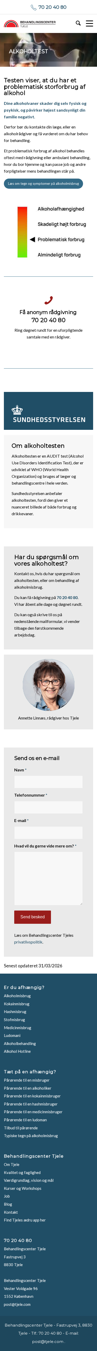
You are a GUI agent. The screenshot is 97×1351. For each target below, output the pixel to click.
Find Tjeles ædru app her (25, 1220)
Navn (20, 770)
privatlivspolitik (28, 941)
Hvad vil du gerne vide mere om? (45, 846)
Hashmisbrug (15, 1011)
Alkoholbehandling (20, 1043)
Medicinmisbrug (17, 1027)
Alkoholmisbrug (17, 995)
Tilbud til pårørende (21, 1127)
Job (7, 1196)
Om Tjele (11, 1164)
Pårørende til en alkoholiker (27, 1088)
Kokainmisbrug (16, 1003)
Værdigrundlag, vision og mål (29, 1180)
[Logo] (30, 23)
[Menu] (87, 23)
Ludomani (12, 1035)
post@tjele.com (17, 1304)
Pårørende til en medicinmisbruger (33, 1111)
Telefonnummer (30, 795)
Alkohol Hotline (17, 1051)
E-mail (21, 820)
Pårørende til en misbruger (27, 1080)
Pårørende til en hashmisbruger (31, 1104)
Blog (8, 1204)
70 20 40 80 (52, 7)
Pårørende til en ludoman (25, 1119)
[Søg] (76, 23)
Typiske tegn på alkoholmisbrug (31, 1135)
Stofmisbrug (14, 1019)
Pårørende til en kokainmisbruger (32, 1096)
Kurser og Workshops (22, 1188)
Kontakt (11, 1212)
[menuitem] (76, 23)
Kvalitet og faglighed (22, 1172)
